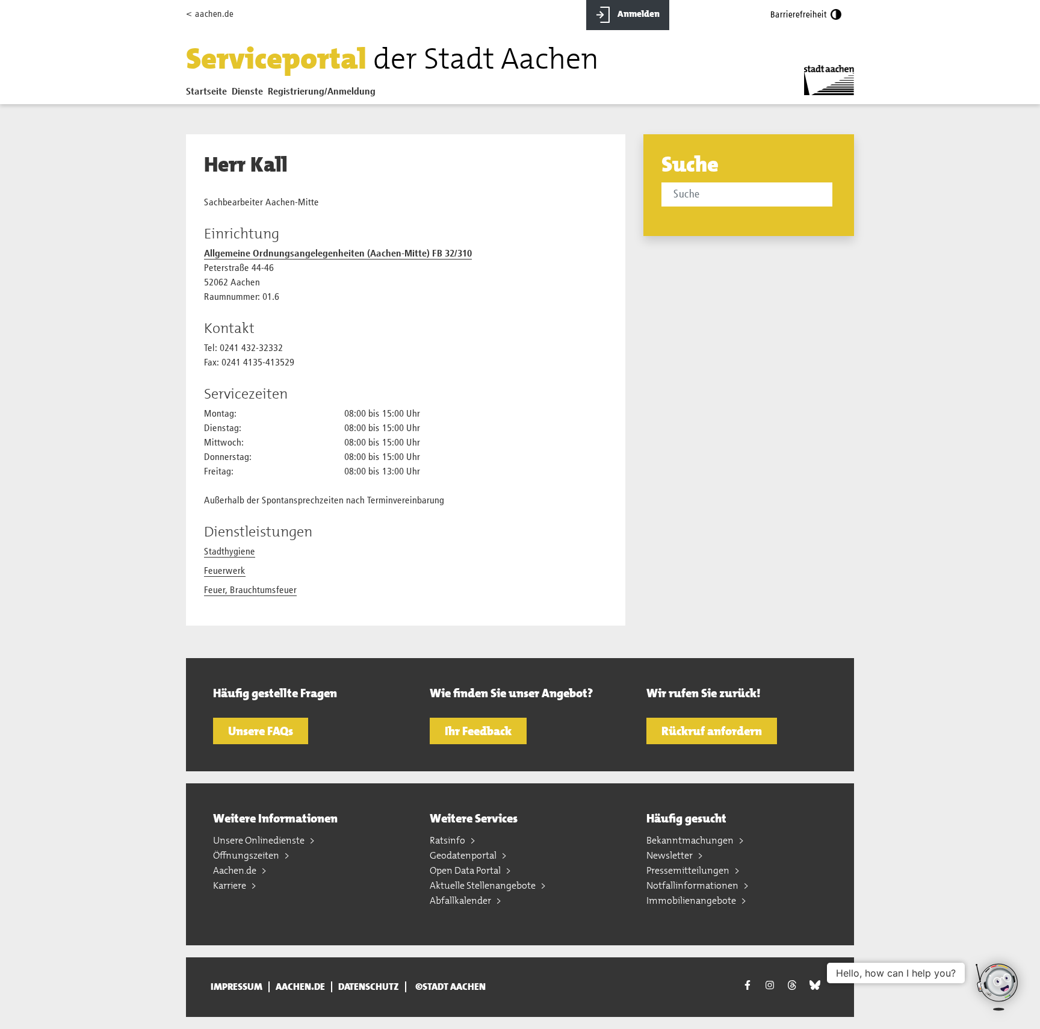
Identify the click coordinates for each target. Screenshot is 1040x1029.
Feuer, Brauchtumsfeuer (250, 590)
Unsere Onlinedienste (259, 840)
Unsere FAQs (260, 731)
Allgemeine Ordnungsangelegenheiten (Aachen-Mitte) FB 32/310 (338, 254)
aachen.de (300, 986)
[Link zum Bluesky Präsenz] (814, 985)
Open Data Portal (466, 870)
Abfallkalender (461, 900)
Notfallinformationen (693, 885)
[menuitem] (209, 94)
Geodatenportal (464, 855)
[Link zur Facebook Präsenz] (747, 987)
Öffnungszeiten (247, 855)
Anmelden (638, 14)
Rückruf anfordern (711, 731)
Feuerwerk (225, 571)
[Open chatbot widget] (998, 987)
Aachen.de (235, 870)
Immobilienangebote (692, 900)
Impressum (236, 986)
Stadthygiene (229, 552)
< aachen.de (210, 14)
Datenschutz (368, 986)
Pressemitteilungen (688, 870)
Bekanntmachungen (690, 840)
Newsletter (670, 855)
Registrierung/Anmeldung (322, 92)
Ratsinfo (448, 840)
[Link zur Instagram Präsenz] (770, 985)
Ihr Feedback (478, 731)
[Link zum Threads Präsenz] (792, 985)
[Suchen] (834, 195)
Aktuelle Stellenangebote (483, 885)
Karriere (230, 885)
